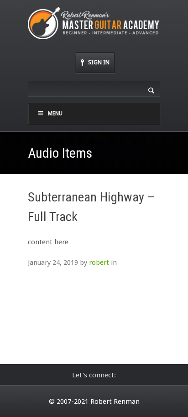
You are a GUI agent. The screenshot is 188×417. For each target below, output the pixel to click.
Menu (55, 113)
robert (99, 262)
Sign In (99, 62)
